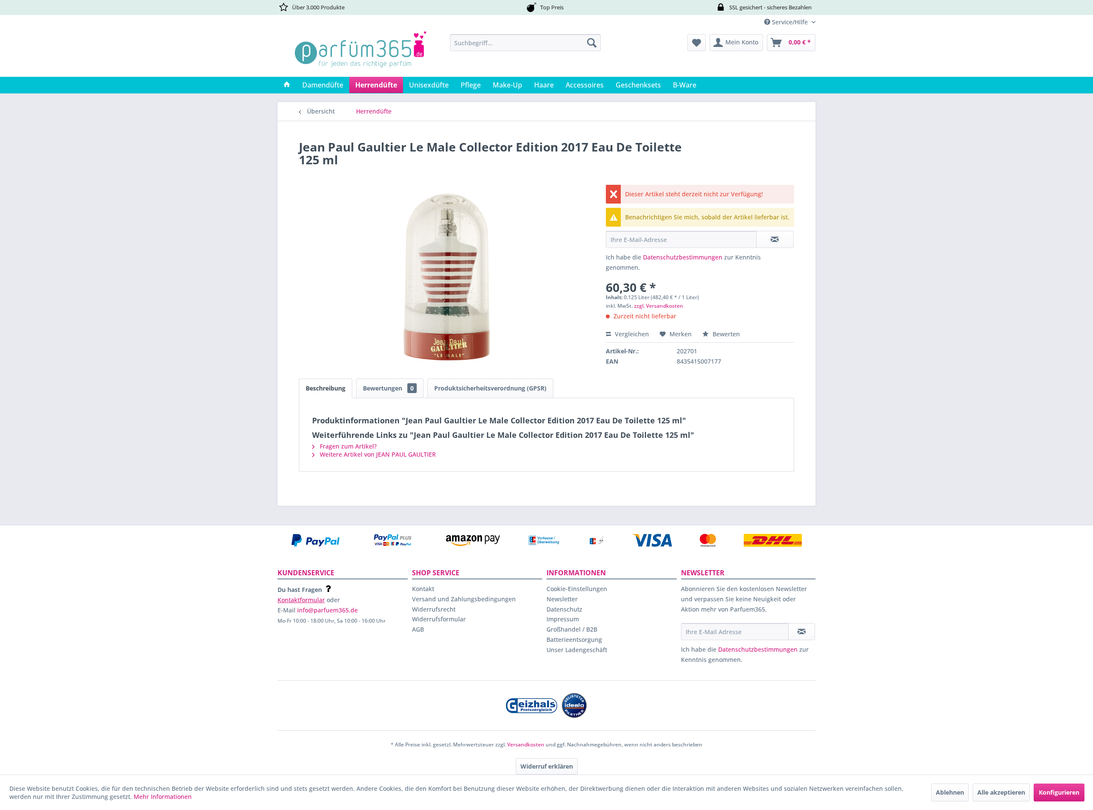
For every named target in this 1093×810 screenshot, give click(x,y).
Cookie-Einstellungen (576, 589)
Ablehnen (950, 792)
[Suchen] (592, 42)
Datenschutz (564, 609)
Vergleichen (631, 334)
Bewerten (725, 334)
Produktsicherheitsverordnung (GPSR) (490, 388)
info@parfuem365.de (327, 610)
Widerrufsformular (439, 619)
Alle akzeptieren (1001, 792)
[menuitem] (525, 42)
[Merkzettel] (696, 42)
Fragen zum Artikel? (347, 446)
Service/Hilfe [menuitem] (790, 22)
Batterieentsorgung (574, 639)
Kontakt (423, 589)
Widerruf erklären (546, 766)
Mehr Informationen (163, 797)
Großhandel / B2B (571, 629)
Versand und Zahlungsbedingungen (464, 599)
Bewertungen (388, 388)
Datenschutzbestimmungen (682, 257)
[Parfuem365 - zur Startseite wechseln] (360, 53)
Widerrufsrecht (434, 609)
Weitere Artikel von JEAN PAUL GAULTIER (377, 454)
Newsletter (562, 599)
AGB (418, 629)
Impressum (562, 619)
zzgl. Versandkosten (658, 305)
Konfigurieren (1059, 792)
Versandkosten (525, 744)
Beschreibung (325, 388)
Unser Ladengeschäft (576, 650)
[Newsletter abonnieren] (801, 631)
